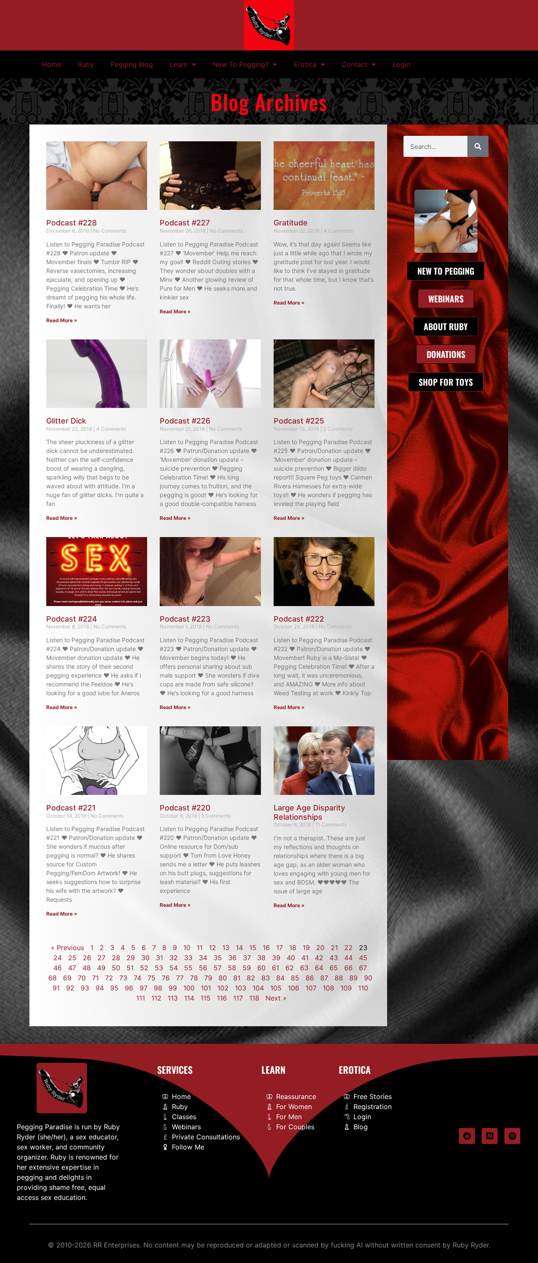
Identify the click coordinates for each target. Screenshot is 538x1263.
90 (368, 978)
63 (304, 968)
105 (276, 988)
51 (130, 968)
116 (222, 998)
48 (86, 968)
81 (236, 978)
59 (247, 968)
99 (173, 988)
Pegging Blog (132, 64)
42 (319, 957)
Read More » (61, 320)
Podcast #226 (185, 420)
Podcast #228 (71, 222)
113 (173, 998)
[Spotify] (512, 1136)
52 (144, 968)
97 (144, 988)
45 (363, 957)
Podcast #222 (299, 618)
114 (189, 998)
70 (82, 978)
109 (346, 988)
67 (363, 968)
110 (363, 988)
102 (223, 988)
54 (173, 968)
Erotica (305, 64)
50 (116, 968)
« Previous (67, 947)
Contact (354, 64)
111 (140, 998)
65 (334, 968)
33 (188, 957)
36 (232, 957)
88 (339, 978)
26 (87, 957)
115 (205, 998)
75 (152, 978)
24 (57, 957)
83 (265, 978)
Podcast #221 (71, 807)
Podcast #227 (185, 222)
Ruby (86, 64)
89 (353, 978)
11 (200, 947)
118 (254, 998)
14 (239, 947)
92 (70, 988)
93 (85, 988)
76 (166, 978)
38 (261, 957)
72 (109, 978)
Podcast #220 (185, 807)
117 (238, 998)
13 (225, 947)
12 (212, 947)
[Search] (477, 146)
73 (123, 978)
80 (223, 978)
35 (218, 957)
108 (328, 988)
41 (305, 957)
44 (348, 957)
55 (188, 968)
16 (266, 947)
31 (159, 957)
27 (101, 957)
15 (252, 947)
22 (348, 947)
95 (114, 988)
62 (289, 968)
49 (101, 968)
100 (189, 988)
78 (194, 978)
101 (206, 988)
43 (334, 957)
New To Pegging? (241, 64)
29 (131, 957)
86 (310, 978)
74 (137, 978)
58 (232, 968)
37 (247, 957)
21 (334, 947)
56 (203, 968)
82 (251, 978)
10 (186, 947)
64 (319, 968)
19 (306, 947)
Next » (276, 998)
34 (203, 957)
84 (280, 978)
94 (99, 988)
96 (129, 988)
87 (324, 978)
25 (72, 957)
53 (159, 968)
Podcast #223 (185, 618)
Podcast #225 (299, 420)
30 (145, 957)
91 (56, 988)
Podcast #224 (71, 618)
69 (67, 978)
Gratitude (291, 222)
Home (51, 64)
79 (208, 978)
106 (293, 988)
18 (292, 947)
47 (72, 968)
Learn (178, 64)
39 (276, 957)
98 (158, 988)
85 (295, 978)
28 (116, 957)
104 (258, 988)
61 (275, 968)
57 (218, 968)
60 (261, 968)
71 (95, 978)
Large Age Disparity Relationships (309, 812)
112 (156, 998)
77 (180, 978)
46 (57, 968)
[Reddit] (467, 1136)
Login (401, 64)
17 (279, 947)
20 (320, 947)
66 (348, 968)
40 (291, 957)
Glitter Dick (66, 420)
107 (311, 988)
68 (52, 978)
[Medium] (490, 1136)
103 (240, 988)
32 (173, 957)
